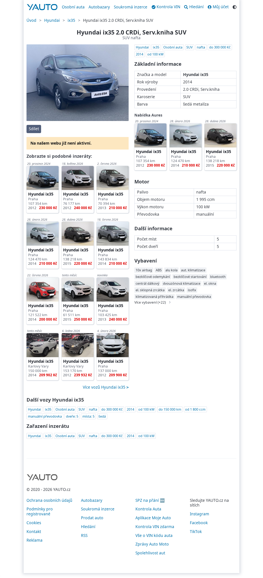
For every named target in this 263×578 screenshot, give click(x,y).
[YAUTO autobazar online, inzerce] (42, 7)
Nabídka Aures (148, 115)
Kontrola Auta (148, 509)
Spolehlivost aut (150, 553)
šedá (102, 416)
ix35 (71, 20)
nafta (201, 47)
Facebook (199, 522)
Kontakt (34, 531)
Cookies (34, 522)
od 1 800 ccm (195, 409)
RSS (84, 535)
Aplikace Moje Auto (153, 517)
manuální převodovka (45, 416)
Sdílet (34, 128)
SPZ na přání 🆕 (150, 500)
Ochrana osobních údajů (49, 500)
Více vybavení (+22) (150, 302)
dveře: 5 (72, 416)
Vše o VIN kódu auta (154, 535)
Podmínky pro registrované (40, 511)
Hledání (88, 526)
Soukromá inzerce (130, 7)
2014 (139, 54)
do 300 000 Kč (220, 47)
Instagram (199, 514)
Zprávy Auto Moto (152, 544)
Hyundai (52, 20)
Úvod (31, 20)
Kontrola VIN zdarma (154, 526)
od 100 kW (155, 54)
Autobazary (99, 7)
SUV (189, 47)
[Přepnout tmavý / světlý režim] (234, 6)
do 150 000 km (170, 409)
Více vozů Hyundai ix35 (104, 387)
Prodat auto (92, 517)
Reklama (35, 540)
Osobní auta (73, 7)
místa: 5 (88, 416)
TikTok (196, 531)
